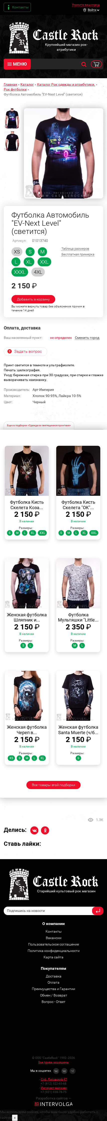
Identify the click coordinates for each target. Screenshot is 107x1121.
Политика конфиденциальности (54, 951)
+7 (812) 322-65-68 (53, 1083)
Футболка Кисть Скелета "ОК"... (78, 504)
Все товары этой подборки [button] (53, 785)
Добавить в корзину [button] (33, 299)
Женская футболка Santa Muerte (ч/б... (78, 729)
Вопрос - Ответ (53, 1002)
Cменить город (87, 338)
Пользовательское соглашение (53, 944)
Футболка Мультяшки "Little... (78, 617)
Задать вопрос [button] (28, 351)
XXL (44, 262)
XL (29, 262)
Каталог (27, 84)
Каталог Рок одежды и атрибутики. (66, 84)
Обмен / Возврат (53, 995)
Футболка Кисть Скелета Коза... (27, 504)
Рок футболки (15, 89)
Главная (10, 84)
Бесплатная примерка (77, 254)
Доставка (53, 976)
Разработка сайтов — (53, 1098)
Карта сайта (53, 957)
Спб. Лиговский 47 (54, 1079)
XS (17, 252)
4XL (38, 272)
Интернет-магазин (54, 1088)
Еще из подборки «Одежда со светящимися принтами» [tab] (39, 425)
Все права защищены (53, 1062)
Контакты (20, 7)
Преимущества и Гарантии (53, 989)
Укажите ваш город (86, 4)
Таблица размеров (75, 248)
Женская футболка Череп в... (27, 729)
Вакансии (53, 938)
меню (20, 64)
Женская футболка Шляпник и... (27, 617)
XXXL (20, 272)
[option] (63, 153)
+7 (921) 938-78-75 (53, 1092)
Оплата (53, 982)
